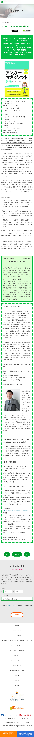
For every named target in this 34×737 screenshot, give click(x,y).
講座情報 (17, 626)
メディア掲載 (17, 636)
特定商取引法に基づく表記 (17, 671)
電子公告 (17, 681)
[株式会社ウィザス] (17, 706)
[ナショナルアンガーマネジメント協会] (17, 692)
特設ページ (17, 656)
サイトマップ (17, 666)
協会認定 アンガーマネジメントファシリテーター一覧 (17, 641)
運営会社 (17, 686)
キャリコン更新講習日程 (17, 651)
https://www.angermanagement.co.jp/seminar (16, 510)
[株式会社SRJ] (25, 714)
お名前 (3, 588)
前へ (7, 554)
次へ (27, 554)
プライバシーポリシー (11, 606)
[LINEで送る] (27, 31)
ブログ (17, 676)
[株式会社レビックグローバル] (9, 714)
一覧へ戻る (17, 554)
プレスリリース (17, 631)
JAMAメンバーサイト (17, 646)
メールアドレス (6, 596)
